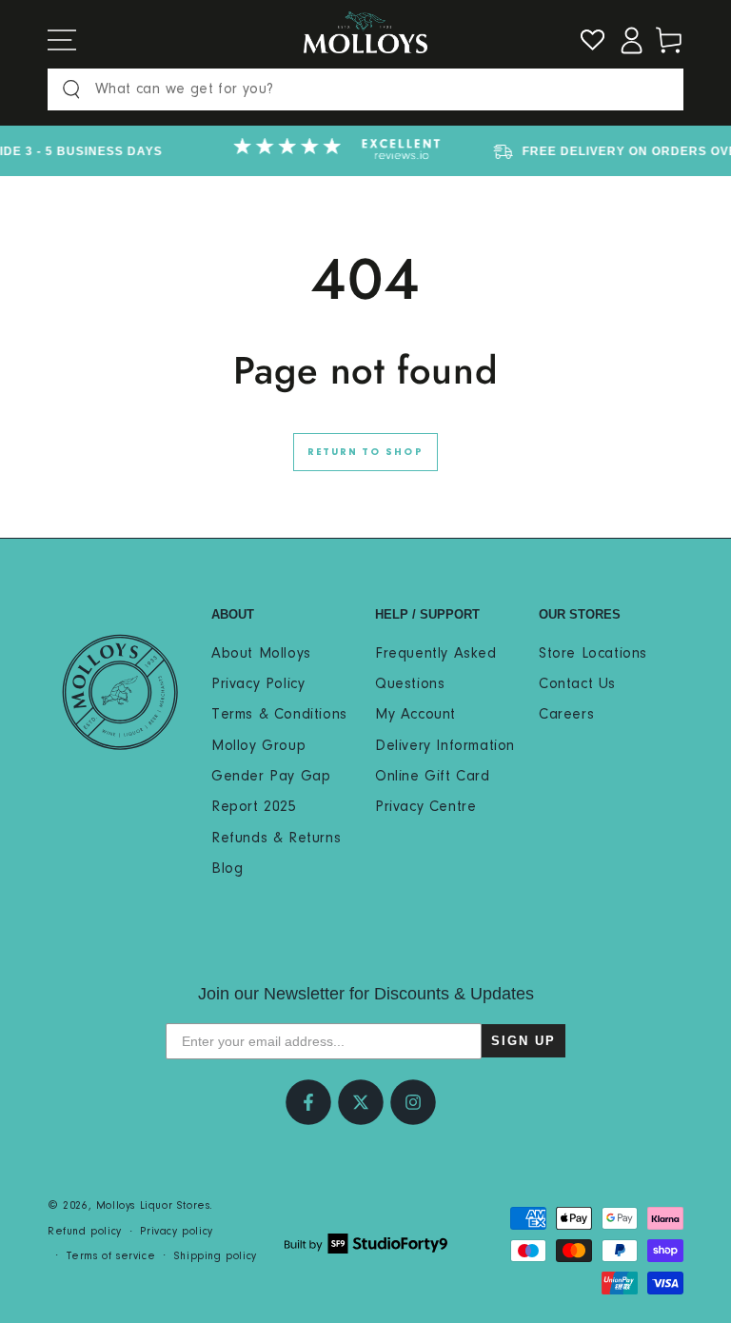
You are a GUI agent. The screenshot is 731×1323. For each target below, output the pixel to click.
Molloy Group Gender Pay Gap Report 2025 (270, 777)
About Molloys (261, 654)
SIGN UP (523, 1041)
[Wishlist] (593, 40)
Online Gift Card (432, 776)
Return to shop (365, 452)
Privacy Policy (258, 684)
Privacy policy (176, 1231)
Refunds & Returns (276, 838)
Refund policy (85, 1231)
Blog (227, 869)
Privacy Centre (425, 807)
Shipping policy (215, 1256)
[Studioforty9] (366, 1244)
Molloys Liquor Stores (153, 1206)
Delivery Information (445, 746)
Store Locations (593, 654)
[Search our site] (71, 89)
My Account (415, 714)
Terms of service (111, 1256)
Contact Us (577, 684)
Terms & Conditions (279, 714)
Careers (566, 714)
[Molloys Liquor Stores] (120, 692)
